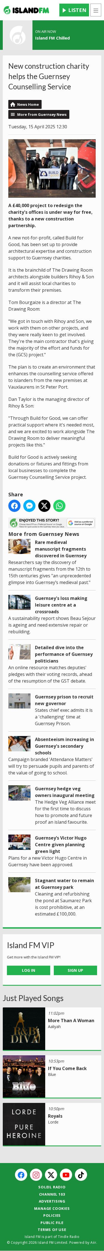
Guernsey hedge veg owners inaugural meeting (65, 792)
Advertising (52, 1201)
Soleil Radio (52, 1186)
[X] (51, 1175)
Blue (52, 1074)
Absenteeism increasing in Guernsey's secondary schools (64, 746)
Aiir (93, 1242)
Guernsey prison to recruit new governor (64, 700)
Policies (52, 1215)
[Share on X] (44, 506)
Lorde (53, 1122)
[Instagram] (36, 1175)
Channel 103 (52, 1194)
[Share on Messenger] (29, 506)
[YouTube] (66, 1175)
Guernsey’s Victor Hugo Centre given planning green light (61, 844)
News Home (28, 104)
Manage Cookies (52, 1208)
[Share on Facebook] (14, 506)
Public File (52, 1222)
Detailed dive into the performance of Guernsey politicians (64, 654)
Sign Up (75, 970)
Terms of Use (52, 1229)
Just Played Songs (33, 998)
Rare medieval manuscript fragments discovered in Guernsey (61, 549)
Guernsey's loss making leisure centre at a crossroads (61, 605)
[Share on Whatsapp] (59, 506)
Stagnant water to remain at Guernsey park (64, 883)
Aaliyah (54, 1026)
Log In (28, 970)
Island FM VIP (30, 945)
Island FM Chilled (52, 37)
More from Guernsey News (42, 114)
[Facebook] (21, 1175)
